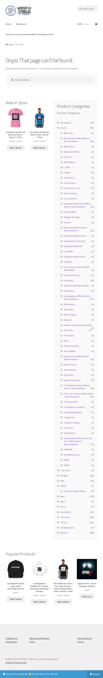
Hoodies (64, 475)
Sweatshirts (65, 512)
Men (62, 496)
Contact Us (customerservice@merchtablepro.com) (29, 34)
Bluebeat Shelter (72, 151)
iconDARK (68, 251)
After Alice (68, 133)
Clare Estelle (70, 183)
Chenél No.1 (69, 177)
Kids (62, 480)
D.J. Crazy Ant (70, 198)
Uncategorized (67, 527)
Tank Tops (65, 517)
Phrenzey (68, 330)
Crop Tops (65, 470)
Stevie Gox (68, 375)
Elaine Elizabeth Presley (75, 235)
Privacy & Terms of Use (16, 662)
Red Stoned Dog (71, 346)
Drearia (67, 222)
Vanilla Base (69, 433)
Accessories (65, 122)
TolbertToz (69, 417)
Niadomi (68, 320)
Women (64, 532)
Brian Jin (68, 157)
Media (63, 486)
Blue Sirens (69, 146)
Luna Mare (68, 280)
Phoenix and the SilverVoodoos (78, 325)
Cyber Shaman (70, 193)
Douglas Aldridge (72, 217)
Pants (63, 506)
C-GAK (67, 167)
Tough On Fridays (72, 422)
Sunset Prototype (72, 380)
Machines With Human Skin (76, 285)
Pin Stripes (69, 335)
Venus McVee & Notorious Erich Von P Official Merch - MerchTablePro (78, 441)
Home (8, 24)
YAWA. (66, 460)
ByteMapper (69, 162)
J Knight (68, 261)
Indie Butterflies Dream (75, 256)
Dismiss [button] (96, 674)
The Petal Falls (71, 401)
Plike (66, 340)
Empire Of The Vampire (74, 241)
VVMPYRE (68, 449)
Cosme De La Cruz (72, 188)
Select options (16, 147)
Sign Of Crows (70, 364)
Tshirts (63, 522)
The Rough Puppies (73, 412)
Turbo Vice (68, 427)
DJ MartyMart (70, 212)
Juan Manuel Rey (71, 275)
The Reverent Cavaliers (74, 407)
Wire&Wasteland (71, 454)
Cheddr (67, 172)
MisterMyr (68, 309)
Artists (63, 127)
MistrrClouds (70, 314)
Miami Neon (69, 304)
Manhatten (69, 290)
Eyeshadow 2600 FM (73, 246)
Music (63, 501)
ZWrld (66, 465)
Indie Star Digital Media (74, 491)
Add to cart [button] (87, 596)
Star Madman (70, 369)
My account (21, 24)
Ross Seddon (70, 351)
